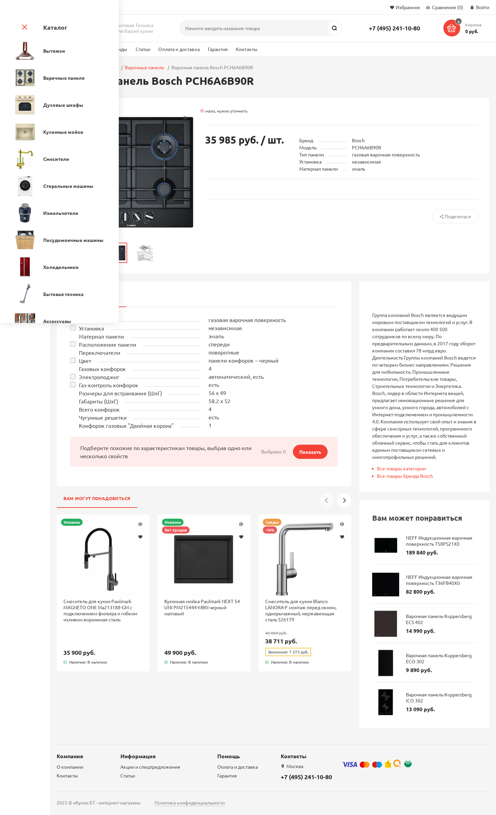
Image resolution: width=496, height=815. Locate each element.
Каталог (55, 27)
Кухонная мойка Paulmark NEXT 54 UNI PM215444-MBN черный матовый (202, 607)
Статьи (143, 49)
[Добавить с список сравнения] (140, 524)
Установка (91, 328)
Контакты (246, 49)
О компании (70, 767)
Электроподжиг (99, 376)
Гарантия (218, 49)
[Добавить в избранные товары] (140, 536)
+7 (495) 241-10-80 (394, 28)
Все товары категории (401, 468)
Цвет (85, 360)
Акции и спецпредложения (150, 767)
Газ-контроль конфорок (108, 384)
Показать (310, 452)
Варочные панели (144, 67)
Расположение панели (107, 344)
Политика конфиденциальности (190, 802)
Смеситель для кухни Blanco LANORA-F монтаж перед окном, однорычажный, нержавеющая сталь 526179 (300, 610)
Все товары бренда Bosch (405, 476)
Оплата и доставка (178, 49)
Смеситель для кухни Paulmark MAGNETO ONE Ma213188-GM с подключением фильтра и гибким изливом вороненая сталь (100, 610)
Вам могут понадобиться (97, 498)
